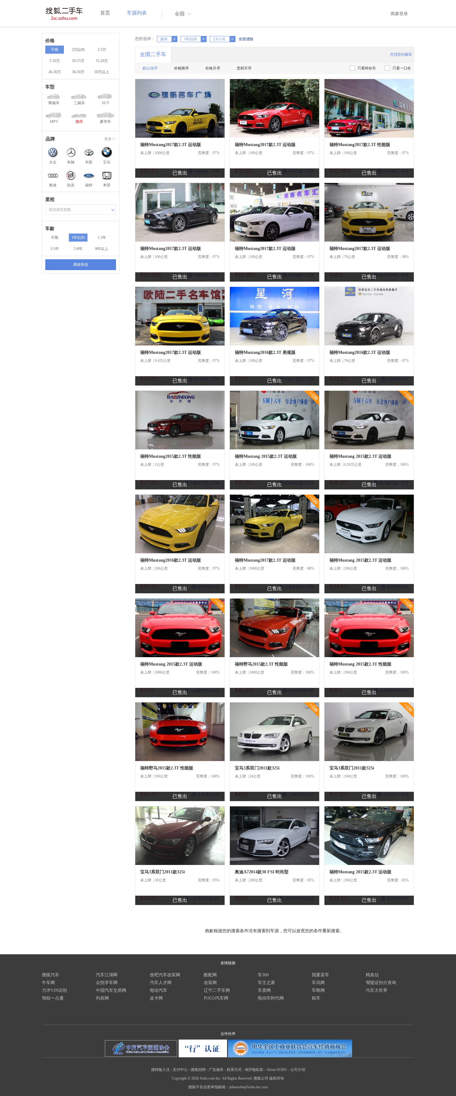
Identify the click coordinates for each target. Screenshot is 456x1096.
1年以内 (78, 237)
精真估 (372, 975)
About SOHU (276, 1069)
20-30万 (54, 72)
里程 (50, 199)
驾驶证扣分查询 (381, 982)
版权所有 (276, 1078)
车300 (263, 975)
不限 (54, 49)
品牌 (50, 138)
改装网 (210, 982)
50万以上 (101, 72)
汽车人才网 (161, 982)
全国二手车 (153, 54)
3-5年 (54, 249)
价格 (50, 40)
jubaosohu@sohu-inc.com (248, 1087)
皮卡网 (156, 998)
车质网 (264, 990)
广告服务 (216, 1069)
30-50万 (78, 72)
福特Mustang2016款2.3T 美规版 (265, 352)
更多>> (110, 139)
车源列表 (137, 13)
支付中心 (180, 1069)
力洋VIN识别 (54, 990)
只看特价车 (366, 68)
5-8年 (78, 249)
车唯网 (318, 990)
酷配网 (210, 975)
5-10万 (54, 61)
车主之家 (266, 982)
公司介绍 (297, 1069)
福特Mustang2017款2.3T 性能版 (359, 144)
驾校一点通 (53, 998)
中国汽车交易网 (111, 990)
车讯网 (318, 982)
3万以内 (78, 49)
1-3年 (101, 237)
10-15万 (78, 61)
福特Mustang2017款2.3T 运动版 (170, 144)
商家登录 (399, 13)
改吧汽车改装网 (165, 975)
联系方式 (234, 1069)
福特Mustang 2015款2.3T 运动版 (266, 456)
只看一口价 (401, 68)
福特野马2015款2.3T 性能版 (261, 664)
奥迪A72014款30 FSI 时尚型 (261, 872)
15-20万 (102, 61)
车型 (50, 86)
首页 (105, 13)
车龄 (50, 228)
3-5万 (101, 49)
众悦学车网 (107, 982)
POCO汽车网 (216, 998)
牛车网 (48, 982)
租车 (316, 998)
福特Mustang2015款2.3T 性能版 (170, 456)
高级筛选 (80, 264)
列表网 (102, 998)
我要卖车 (320, 975)
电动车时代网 (271, 998)
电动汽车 (158, 990)
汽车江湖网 (107, 975)
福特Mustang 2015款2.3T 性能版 (360, 664)
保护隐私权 (254, 1069)
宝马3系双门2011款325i (257, 768)
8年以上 (101, 249)
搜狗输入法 (160, 1069)
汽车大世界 (376, 990)
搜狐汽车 (50, 975)
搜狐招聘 (198, 1069)
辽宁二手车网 (217, 990)
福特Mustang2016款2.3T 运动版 (359, 352)
